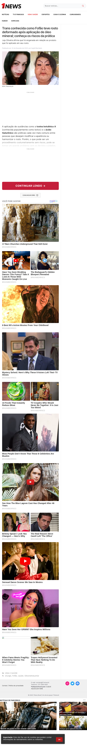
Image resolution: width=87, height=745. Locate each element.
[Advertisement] (30, 108)
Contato (4, 685)
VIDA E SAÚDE (33, 14)
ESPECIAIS (15, 21)
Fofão (14, 676)
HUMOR (5, 21)
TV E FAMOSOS (18, 14)
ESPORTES (46, 14)
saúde (20, 676)
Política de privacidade (16, 685)
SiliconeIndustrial (32, 676)
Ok (59, 739)
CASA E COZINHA (59, 14)
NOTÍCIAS (5, 14)
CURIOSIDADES (75, 14)
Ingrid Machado (36, 48)
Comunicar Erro (29, 195)
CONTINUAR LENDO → (30, 185)
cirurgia (8, 676)
